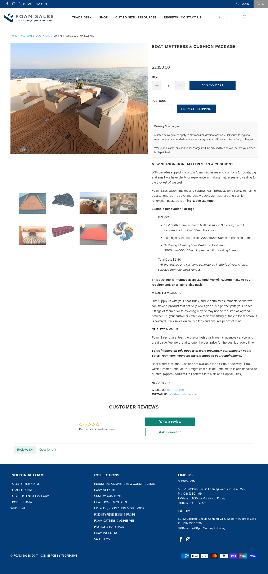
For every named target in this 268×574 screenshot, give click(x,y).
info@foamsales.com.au (183, 394)
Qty (154, 77)
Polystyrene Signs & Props (114, 514)
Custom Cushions (107, 496)
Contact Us (191, 17)
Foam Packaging (106, 533)
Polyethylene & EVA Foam (29, 496)
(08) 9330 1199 (175, 390)
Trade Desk (82, 17)
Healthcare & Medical (111, 502)
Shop (104, 17)
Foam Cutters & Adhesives (114, 520)
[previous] (17, 111)
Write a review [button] (170, 422)
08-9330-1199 (34, 4)
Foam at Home (105, 490)
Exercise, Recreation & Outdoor (119, 508)
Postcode (159, 101)
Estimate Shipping (196, 109)
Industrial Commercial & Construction (124, 484)
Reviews (171, 17)
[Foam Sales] (29, 17)
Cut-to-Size (125, 17)
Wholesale (18, 508)
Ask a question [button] (170, 432)
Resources (148, 17)
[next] (140, 111)
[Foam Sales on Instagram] (13, 4)
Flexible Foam (21, 490)
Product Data (21, 502)
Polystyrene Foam (24, 484)
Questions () (48, 449)
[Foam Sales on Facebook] (7, 4)
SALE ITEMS (102, 539)
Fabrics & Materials (109, 527)
